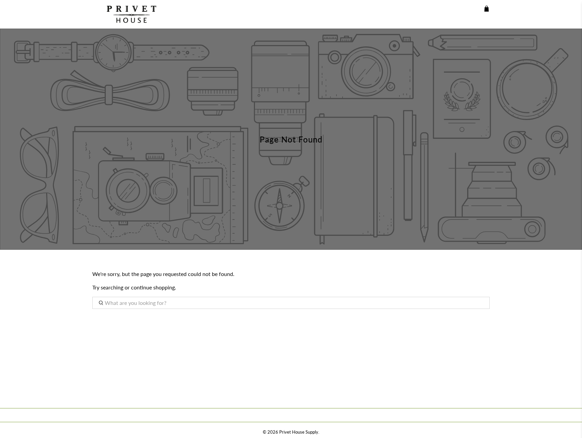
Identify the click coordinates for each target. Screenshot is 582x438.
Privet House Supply (298, 432)
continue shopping (153, 287)
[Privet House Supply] (126, 14)
